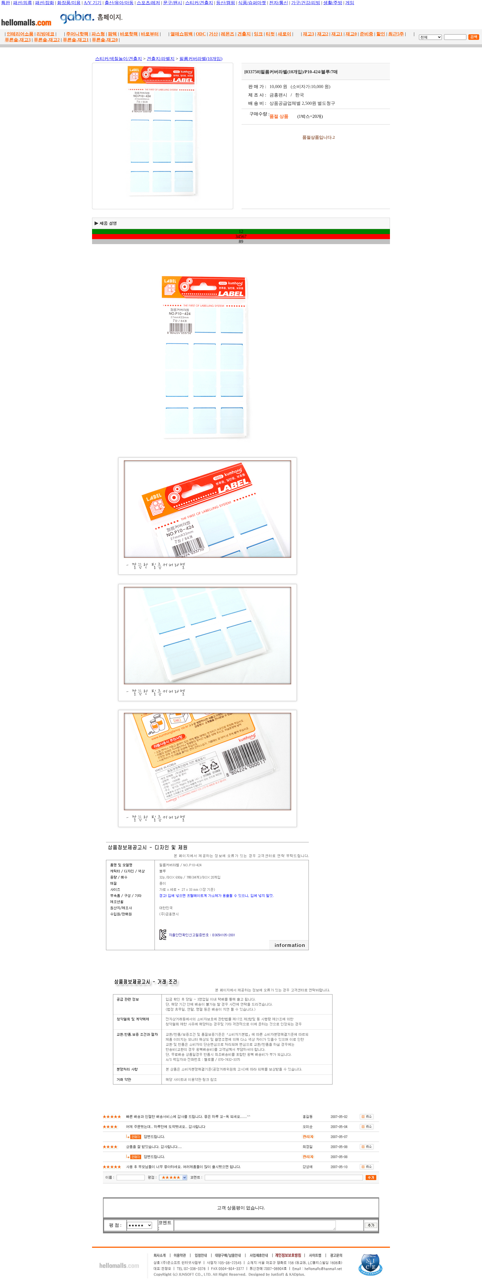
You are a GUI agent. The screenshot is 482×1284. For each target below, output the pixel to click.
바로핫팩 (129, 33)
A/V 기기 (93, 2)
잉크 (258, 33)
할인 (380, 33)
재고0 (351, 33)
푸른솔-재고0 (105, 39)
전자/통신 (278, 2)
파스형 (98, 33)
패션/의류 (22, 2)
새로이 (284, 33)
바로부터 (150, 33)
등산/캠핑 (225, 2)
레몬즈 (227, 33)
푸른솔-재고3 (18, 39)
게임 (349, 2)
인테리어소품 (20, 33)
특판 (5, 2)
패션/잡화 (44, 2)
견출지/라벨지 (161, 58)
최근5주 (396, 33)
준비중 (366, 33)
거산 (213, 33)
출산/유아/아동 (119, 2)
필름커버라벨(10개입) (200, 58)
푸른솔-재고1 (76, 39)
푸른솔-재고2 (47, 39)
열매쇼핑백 (181, 33)
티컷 (270, 33)
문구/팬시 (172, 2)
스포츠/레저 (148, 2)
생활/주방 (332, 2)
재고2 (322, 33)
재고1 (337, 33)
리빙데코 (45, 33)
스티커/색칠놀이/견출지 (118, 58)
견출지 (244, 33)
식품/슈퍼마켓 (252, 2)
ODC (201, 33)
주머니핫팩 (77, 33)
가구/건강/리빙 (305, 2)
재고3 (308, 33)
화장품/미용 (69, 2)
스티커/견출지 (199, 2)
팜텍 (112, 33)
